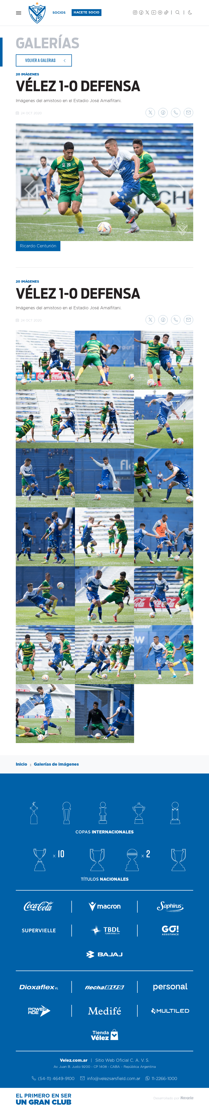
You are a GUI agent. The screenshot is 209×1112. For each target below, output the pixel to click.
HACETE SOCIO (86, 12)
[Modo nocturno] (186, 13)
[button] (150, 112)
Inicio (21, 764)
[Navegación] (18, 13)
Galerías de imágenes (56, 764)
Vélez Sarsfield (37, 13)
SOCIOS (59, 12)
